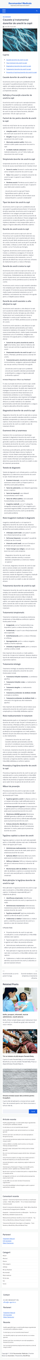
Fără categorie (7, 1264)
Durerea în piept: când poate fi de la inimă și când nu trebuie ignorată (18, 1149)
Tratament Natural (9, 1238)
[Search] (36, 10)
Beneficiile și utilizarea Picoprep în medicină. (19, 1220)
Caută (33, 1111)
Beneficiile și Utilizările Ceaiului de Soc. (13, 1214)
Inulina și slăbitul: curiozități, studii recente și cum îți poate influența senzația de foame (18, 1145)
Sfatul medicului (7, 1275)
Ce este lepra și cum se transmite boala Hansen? (15, 1127)
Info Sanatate (7, 1241)
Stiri (4, 1281)
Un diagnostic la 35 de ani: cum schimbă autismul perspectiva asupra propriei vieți (19, 1177)
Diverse (5, 1261)
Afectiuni (5, 1258)
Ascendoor (11, 1356)
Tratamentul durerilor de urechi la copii (18, 69)
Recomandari (7, 17)
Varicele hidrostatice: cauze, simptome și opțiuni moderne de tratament (19, 1163)
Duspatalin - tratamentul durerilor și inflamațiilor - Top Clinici (19, 1212)
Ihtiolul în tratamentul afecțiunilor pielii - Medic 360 (16, 1207)
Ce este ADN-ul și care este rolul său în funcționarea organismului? (16, 1181)
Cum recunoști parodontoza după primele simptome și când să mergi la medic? (19, 1140)
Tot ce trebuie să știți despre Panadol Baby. (18, 1056)
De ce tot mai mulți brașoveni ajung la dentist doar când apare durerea (19, 1154)
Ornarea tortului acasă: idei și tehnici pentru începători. (18, 1097)
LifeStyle (5, 1267)
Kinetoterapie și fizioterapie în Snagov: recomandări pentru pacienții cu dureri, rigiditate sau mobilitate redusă (18, 1168)
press (5, 27)
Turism (4, 1284)
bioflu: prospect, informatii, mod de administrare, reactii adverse (15, 1016)
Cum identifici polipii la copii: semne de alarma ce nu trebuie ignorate (18, 1131)
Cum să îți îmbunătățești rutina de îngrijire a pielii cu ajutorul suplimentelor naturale (18, 1186)
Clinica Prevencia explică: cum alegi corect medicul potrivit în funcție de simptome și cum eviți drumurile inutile (18, 1158)
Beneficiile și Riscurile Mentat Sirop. (18, 1225)
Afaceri (5, 1255)
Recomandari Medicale (20, 3)
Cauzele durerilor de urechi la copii (17, 60)
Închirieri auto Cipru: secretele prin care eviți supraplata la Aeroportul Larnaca (18, 1135)
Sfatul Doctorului (8, 1243)
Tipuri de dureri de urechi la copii (16, 63)
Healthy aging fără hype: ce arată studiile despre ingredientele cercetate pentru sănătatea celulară (19, 1123)
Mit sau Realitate (7, 1270)
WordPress (26, 1356)
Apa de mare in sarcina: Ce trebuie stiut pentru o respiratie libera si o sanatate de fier (20, 1172)
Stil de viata (6, 1278)
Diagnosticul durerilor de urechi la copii (18, 66)
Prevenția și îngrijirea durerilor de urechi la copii (21, 72)
